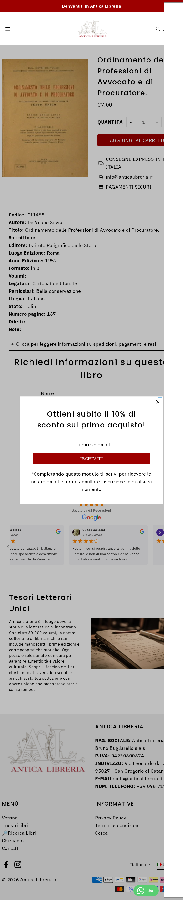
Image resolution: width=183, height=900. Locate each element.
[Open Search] (158, 29)
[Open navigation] (37, 28)
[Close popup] (157, 402)
